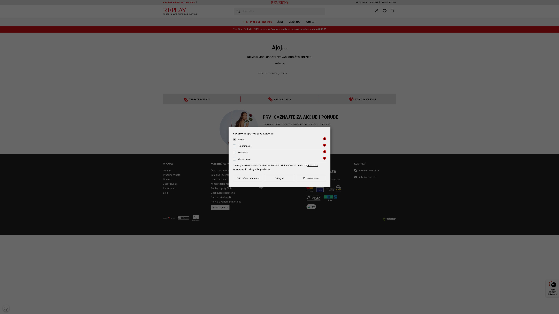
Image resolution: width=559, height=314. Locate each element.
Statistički (243, 152)
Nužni (241, 139)
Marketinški (244, 159)
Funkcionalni (244, 146)
